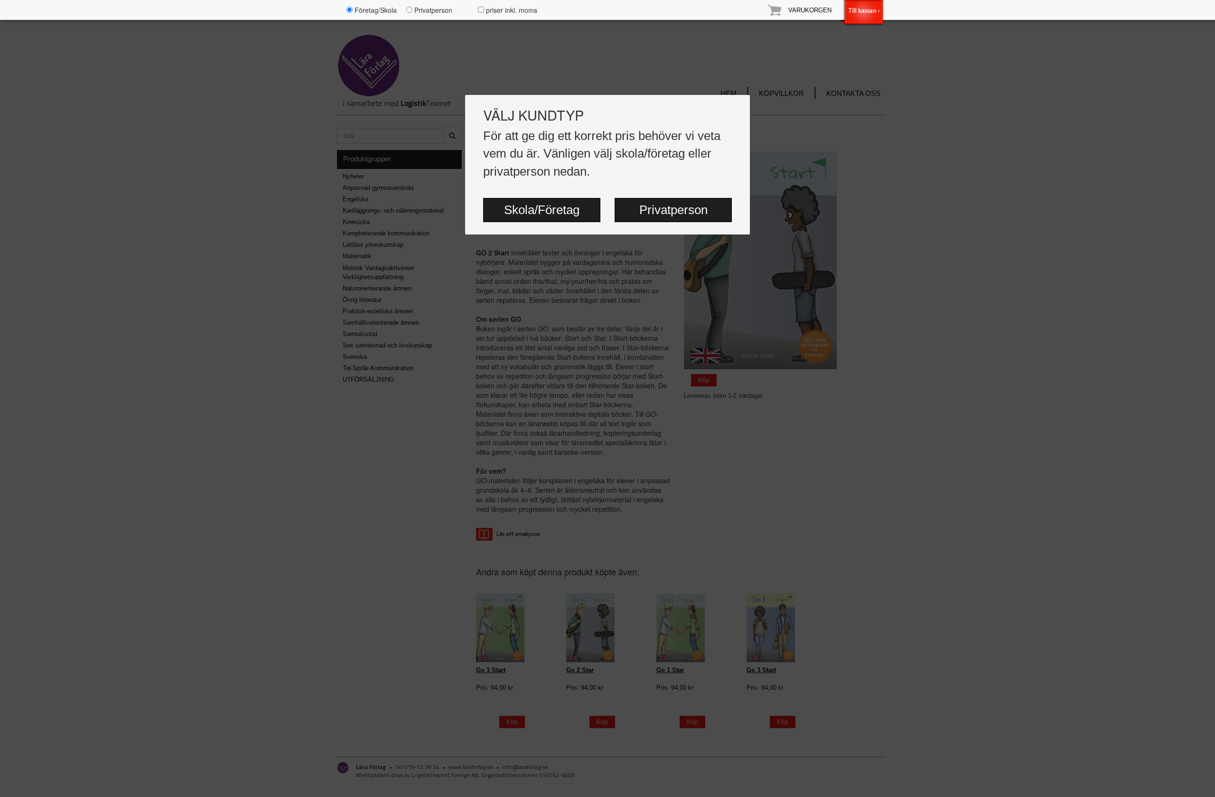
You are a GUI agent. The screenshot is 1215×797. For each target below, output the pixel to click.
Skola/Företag (541, 210)
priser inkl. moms (510, 10)
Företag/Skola (375, 10)
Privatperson (673, 210)
